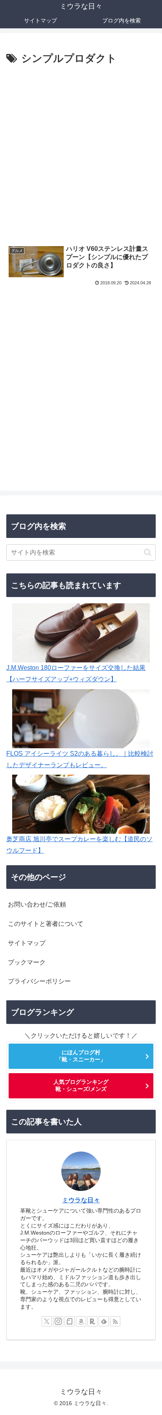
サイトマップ (27, 943)
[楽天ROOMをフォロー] (92, 1321)
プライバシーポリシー (39, 981)
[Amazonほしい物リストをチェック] (81, 1321)
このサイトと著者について (45, 923)
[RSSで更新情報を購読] (115, 1321)
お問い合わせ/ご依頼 (37, 904)
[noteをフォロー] (69, 1321)
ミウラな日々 (81, 1200)
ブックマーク (27, 962)
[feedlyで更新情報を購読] (104, 1321)
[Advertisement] (81, 153)
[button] (148, 552)
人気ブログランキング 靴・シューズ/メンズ (81, 1085)
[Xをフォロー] (47, 1321)
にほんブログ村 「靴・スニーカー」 (81, 1056)
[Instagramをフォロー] (58, 1321)
